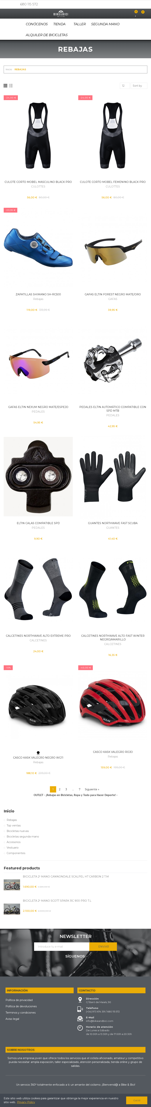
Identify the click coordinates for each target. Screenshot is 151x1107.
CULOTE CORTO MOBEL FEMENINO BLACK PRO (113, 182)
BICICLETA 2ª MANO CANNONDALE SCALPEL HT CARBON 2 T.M (66, 876)
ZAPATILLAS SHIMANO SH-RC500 (38, 294)
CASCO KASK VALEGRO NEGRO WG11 (38, 757)
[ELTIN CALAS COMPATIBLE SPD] (38, 476)
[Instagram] (4, 4)
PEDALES (38, 411)
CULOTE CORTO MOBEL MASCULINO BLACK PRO (38, 182)
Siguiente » (92, 789)
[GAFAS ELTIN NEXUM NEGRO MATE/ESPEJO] (38, 360)
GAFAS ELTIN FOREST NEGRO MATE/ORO (113, 294)
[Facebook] (75, 966)
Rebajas (38, 299)
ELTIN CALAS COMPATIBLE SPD (38, 523)
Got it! (136, 1100)
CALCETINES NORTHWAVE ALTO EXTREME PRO (38, 635)
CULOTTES (38, 186)
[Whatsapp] (15, 4)
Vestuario (13, 847)
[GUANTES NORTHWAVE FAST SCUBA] (112, 476)
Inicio (9, 811)
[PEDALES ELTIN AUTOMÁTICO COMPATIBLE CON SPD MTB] (112, 360)
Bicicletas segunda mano (23, 836)
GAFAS (112, 299)
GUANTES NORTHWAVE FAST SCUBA (113, 523)
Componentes (16, 853)
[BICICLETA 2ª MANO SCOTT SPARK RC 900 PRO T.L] (12, 909)
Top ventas (14, 825)
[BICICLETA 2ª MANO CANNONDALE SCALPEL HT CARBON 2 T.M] (12, 885)
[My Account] (129, 14)
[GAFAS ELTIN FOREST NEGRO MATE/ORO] (112, 248)
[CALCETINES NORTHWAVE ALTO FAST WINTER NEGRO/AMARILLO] (112, 589)
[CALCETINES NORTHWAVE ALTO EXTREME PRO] (38, 589)
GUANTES (112, 527)
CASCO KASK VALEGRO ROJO (113, 752)
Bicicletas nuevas (18, 831)
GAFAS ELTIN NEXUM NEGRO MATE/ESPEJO (38, 407)
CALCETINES (38, 640)
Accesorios (13, 842)
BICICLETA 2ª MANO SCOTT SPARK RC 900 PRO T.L (57, 900)
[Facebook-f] (10, 4)
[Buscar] (123, 13)
